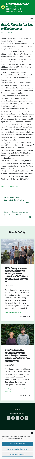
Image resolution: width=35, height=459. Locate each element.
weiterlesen (25, 317)
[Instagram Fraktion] (17, 418)
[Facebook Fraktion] (22, 418)
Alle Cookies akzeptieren (17, 444)
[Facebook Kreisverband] (8, 418)
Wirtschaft (8, 391)
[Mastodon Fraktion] (26, 418)
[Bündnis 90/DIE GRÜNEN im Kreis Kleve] (3, 7)
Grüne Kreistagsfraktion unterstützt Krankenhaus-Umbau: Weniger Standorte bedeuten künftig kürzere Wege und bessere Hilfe (17, 355)
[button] (32, 433)
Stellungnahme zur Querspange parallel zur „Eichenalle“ (17, 214)
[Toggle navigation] (31, 17)
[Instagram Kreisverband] (13, 418)
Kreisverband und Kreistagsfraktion (14, 10)
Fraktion (7, 312)
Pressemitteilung (12, 186)
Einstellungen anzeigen (17, 454)
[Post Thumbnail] (17, 251)
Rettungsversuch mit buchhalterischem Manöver (17, 200)
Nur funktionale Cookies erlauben (17, 449)
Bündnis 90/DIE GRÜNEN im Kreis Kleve (17, 5)
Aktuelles (4, 186)
